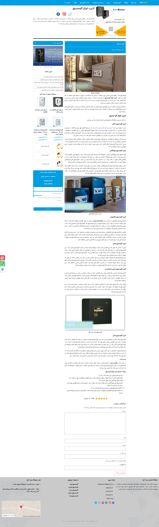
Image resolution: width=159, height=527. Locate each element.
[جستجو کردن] (35, 43)
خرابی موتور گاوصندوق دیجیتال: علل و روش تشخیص (51, 80)
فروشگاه (126, 3)
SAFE (143, 3)
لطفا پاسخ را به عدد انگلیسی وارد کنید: (115, 461)
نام (124, 438)
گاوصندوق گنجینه (45, 146)
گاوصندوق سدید (45, 164)
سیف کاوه (133, 3)
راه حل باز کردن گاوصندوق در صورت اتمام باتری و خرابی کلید (49, 87)
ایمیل (124, 445)
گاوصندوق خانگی (99, 128)
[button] (8, 2)
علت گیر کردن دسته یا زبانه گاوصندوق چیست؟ (52, 77)
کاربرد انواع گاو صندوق (118, 50)
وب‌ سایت (123, 453)
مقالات (75, 3)
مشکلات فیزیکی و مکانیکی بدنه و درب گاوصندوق (52, 90)
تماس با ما (67, 3)
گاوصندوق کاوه (117, 3)
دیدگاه (123, 411)
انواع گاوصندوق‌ (111, 128)
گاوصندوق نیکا (45, 155)
